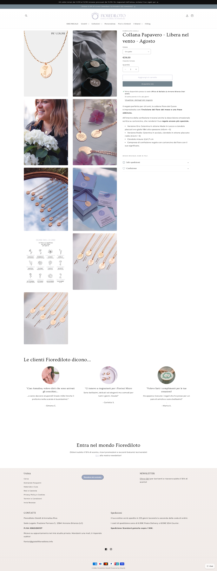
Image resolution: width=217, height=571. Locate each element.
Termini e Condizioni (33, 499)
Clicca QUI (145, 479)
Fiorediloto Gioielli (104, 568)
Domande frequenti (32, 483)
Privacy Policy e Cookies (34, 495)
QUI (97, 455)
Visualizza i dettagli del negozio (139, 100)
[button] (26, 15)
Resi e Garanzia (30, 491)
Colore (125, 47)
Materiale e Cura (31, 487)
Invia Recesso (30, 503)
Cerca (26, 479)
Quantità (126, 65)
